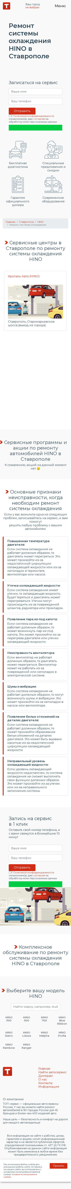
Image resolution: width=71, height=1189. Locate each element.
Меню (60, 6)
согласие (39, 119)
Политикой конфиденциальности (33, 116)
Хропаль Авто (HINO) (24, 276)
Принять (58, 1165)
